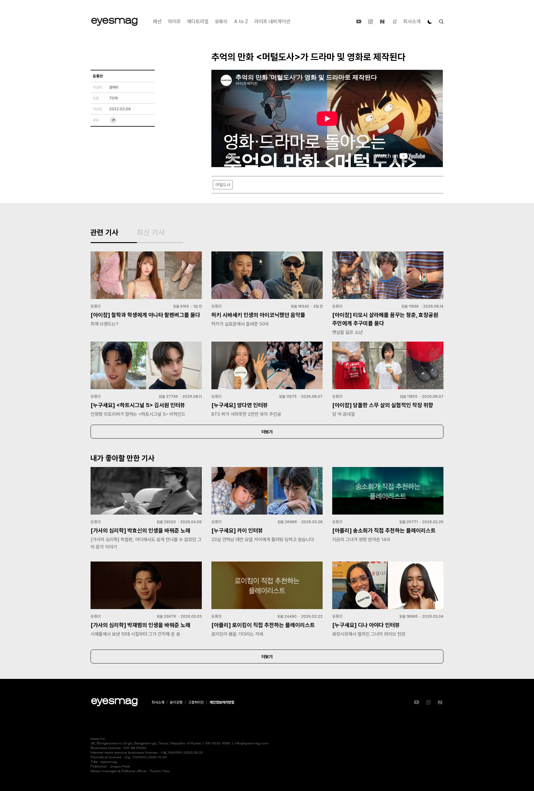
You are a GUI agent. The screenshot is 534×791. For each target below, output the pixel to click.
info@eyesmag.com (252, 743)
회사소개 (412, 21)
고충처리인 (196, 702)
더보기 (267, 431)
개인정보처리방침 (222, 702)
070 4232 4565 (217, 743)
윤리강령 (176, 702)
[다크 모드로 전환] (430, 21)
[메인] (114, 22)
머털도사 (222, 184)
